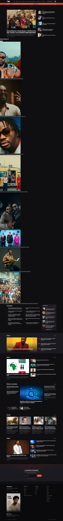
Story (36, 492)
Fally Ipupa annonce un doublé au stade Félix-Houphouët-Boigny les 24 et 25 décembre (48, 12)
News (14, 1)
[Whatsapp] (17, 491)
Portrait (36, 489)
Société (27, 1)
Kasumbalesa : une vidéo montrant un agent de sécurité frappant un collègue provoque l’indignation (37, 428)
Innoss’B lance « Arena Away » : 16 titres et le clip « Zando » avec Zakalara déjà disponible (21, 32)
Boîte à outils (38, 1)
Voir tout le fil (48, 329)
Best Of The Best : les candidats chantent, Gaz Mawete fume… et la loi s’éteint (12, 427)
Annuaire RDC (48, 498)
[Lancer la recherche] (55, 1)
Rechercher (48, 501)
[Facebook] (7, 491)
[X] (11, 491)
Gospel (8, 438)
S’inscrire (39, 475)
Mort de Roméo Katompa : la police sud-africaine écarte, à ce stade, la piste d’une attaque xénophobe (50, 428)
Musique (17, 1)
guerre (20, 425)
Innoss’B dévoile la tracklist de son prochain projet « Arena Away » (47, 30)
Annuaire (43, 1)
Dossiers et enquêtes (32, 1)
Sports (20, 1)
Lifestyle (23, 1)
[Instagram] (9, 491)
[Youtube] (13, 491)
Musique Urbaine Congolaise (27, 495)
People (8, 335)
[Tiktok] (15, 491)
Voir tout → (55, 335)
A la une (25, 492)
